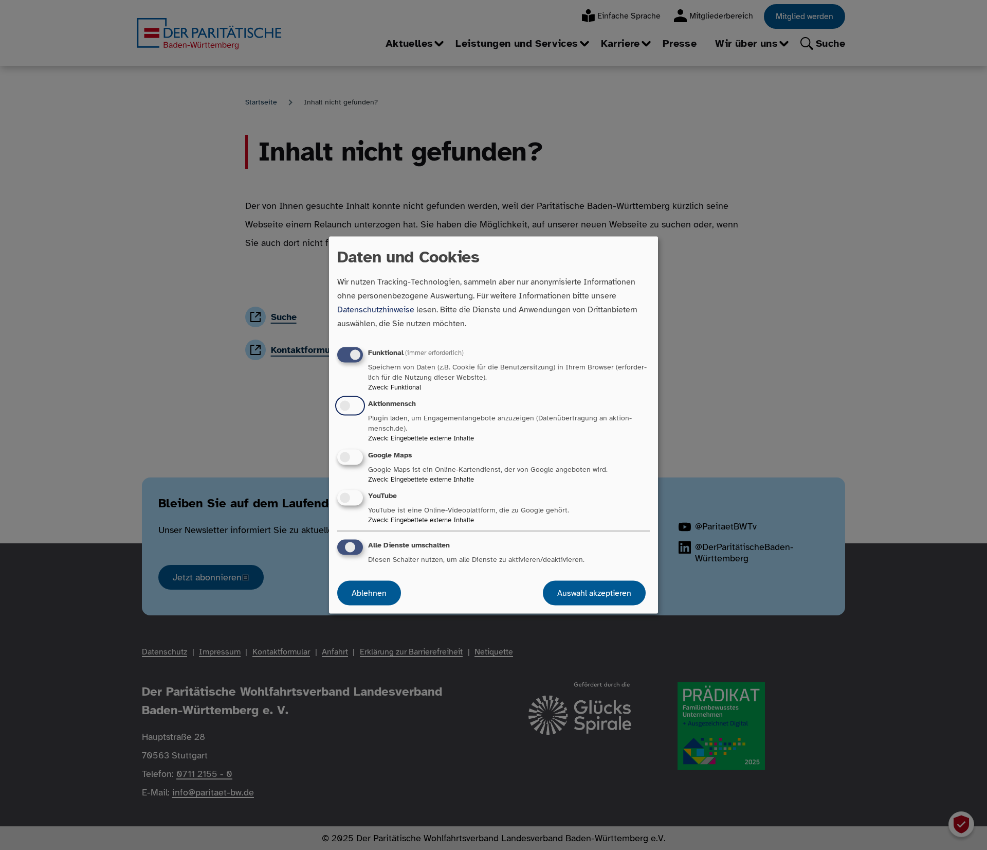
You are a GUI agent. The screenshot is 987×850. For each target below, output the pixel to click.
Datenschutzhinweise (375, 310)
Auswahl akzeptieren (594, 593)
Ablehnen (369, 593)
